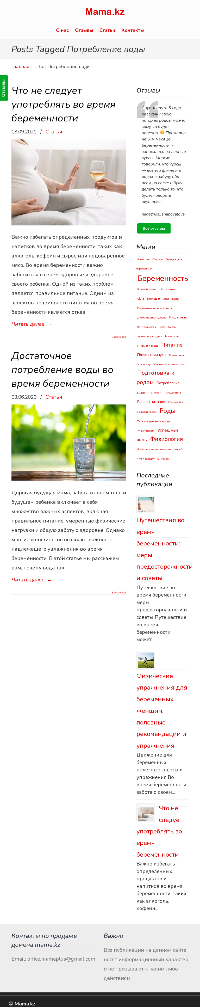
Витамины (168, 289)
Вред (175, 299)
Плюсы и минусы (151, 354)
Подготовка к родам (155, 377)
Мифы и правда (147, 346)
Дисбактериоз (146, 318)
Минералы (172, 336)
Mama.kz (105, 13)
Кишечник (178, 317)
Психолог (154, 393)
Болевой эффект (147, 289)
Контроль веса (146, 327)
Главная (20, 66)
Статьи (54, 131)
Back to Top (119, 337)
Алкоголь (143, 259)
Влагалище (148, 298)
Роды (168, 410)
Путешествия (172, 393)
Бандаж (157, 259)
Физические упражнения (154, 449)
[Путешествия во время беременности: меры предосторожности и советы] (146, 504)
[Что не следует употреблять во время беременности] (146, 813)
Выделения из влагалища (154, 308)
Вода (166, 299)
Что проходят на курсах (153, 459)
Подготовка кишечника (169, 364)
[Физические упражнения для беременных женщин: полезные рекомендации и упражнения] (146, 660)
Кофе (162, 327)
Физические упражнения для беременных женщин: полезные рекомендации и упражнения (161, 711)
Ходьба (179, 449)
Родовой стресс (147, 412)
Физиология (166, 439)
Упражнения (145, 431)
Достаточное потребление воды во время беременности (62, 369)
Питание (172, 344)
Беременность (162, 278)
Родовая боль (176, 402)
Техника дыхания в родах (154, 421)
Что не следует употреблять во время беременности (63, 104)
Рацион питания (151, 401)
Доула (162, 318)
